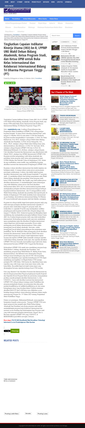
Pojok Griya (42, 23)
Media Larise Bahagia (61, 425)
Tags (74, 42)
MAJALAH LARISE (35, 425)
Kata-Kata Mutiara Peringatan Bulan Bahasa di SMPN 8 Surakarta (69, 243)
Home (6, 2)
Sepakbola (68, 2)
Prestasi (32, 23)
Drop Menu (9, 31)
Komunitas (69, 23)
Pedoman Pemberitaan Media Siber (50, 27)
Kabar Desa (54, 19)
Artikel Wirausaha (29, 19)
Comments (65, 42)
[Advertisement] (57, 10)
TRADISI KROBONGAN (68, 115)
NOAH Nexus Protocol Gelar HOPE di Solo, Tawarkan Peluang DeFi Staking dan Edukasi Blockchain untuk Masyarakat (68, 100)
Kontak (27, 2)
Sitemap (19, 2)
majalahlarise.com (14, 129)
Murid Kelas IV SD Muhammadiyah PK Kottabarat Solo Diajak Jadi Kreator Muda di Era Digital (70, 79)
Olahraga (31, 27)
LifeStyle (60, 2)
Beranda (28, 413)
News (53, 2)
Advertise (20, 31)
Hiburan (8, 27)
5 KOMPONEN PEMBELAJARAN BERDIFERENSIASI (66, 130)
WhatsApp (15, 331)
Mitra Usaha (42, 19)
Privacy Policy (36, 2)
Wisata (60, 23)
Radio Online (9, 6)
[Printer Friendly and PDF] (10, 84)
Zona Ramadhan (19, 27)
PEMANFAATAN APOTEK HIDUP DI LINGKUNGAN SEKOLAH (69, 181)
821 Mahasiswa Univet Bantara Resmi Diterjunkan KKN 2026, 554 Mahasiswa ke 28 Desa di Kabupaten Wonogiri (70, 197)
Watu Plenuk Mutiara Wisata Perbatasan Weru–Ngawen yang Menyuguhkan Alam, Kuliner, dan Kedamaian (69, 165)
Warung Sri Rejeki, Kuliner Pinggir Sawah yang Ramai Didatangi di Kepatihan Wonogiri (70, 228)
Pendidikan (16, 19)
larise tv (52, 23)
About (13, 2)
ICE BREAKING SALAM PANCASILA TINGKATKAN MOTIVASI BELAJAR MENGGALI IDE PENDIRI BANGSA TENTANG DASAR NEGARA (69, 147)
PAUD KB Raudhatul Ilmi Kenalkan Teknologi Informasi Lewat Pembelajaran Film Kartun (24, 321)
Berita (7, 19)
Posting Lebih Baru (12, 413)
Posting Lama (42, 413)
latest (55, 42)
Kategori (46, 2)
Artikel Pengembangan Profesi (16, 23)
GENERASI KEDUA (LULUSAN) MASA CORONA (69, 212)
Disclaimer (68, 27)
